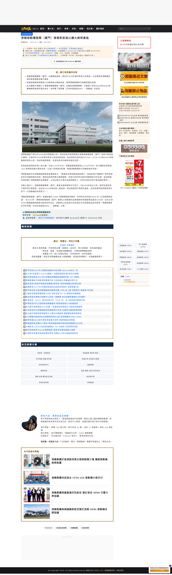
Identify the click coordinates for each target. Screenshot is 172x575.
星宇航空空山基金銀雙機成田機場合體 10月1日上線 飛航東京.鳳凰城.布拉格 (59, 290)
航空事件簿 (91, 376)
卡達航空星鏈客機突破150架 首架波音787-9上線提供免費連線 (53, 294)
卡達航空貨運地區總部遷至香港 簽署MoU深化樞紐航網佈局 (52, 333)
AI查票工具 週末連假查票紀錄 (130, 106)
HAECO (49, 528)
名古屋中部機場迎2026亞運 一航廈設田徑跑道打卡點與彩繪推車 (54, 307)
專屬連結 (53, 51)
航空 (42, 29)
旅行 (59, 29)
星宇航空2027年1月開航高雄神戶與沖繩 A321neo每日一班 (52, 270)
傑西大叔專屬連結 (46, 218)
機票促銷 (44, 370)
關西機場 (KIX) (142, 251)
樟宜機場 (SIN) (125, 269)
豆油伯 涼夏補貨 (67, 245)
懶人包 (51, 29)
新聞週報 (90, 382)
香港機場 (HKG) (143, 263)
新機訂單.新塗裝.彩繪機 (90, 359)
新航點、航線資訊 (43, 353)
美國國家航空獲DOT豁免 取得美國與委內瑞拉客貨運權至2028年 (54, 323)
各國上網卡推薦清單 (126, 141)
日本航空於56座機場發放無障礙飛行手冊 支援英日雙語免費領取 (54, 310)
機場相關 (90, 365)
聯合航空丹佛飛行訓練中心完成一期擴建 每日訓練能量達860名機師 (55, 297)
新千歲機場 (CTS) (143, 245)
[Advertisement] (86, 12)
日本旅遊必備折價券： (127, 128)
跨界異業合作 (44, 365)
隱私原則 (120, 570)
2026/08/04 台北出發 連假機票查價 (134, 122)
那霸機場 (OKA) (126, 257)
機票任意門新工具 (133, 104)
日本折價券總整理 (32, 53)
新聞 (81, 29)
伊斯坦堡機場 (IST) (125, 263)
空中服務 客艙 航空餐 (44, 359)
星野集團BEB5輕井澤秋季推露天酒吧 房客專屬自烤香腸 (50, 320)
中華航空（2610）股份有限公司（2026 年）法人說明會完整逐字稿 (55, 300)
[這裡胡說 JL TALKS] (30, 29)
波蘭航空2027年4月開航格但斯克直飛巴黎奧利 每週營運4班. (52, 287)
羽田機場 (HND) (125, 251)
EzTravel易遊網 (40, 215)
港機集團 (74, 528)
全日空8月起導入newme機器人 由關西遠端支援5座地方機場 (52, 274)
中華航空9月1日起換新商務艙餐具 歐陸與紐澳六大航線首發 (52, 303)
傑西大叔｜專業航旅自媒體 (55, 416)
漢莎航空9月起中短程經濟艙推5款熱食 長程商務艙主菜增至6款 (53, 284)
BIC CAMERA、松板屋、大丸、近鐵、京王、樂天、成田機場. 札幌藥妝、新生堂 (134, 133)
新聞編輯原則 (110, 570)
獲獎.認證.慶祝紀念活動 (43, 376)
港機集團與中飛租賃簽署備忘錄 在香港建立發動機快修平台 (52, 280)
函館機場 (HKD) (143, 257)
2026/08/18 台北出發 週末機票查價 (134, 115)
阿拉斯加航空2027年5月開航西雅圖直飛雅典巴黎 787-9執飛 (52, 277)
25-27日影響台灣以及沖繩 (132, 44)
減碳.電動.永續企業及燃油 (90, 370)
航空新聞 (86, 528)
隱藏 (127, 276)
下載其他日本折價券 (126, 156)
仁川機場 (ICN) (143, 269)
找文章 (90, 29)
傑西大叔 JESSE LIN (94, 570)
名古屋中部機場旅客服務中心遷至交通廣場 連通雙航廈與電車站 (54, 313)
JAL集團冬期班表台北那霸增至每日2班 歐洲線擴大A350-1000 (53, 317)
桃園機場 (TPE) (125, 245)
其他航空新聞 (27, 34)
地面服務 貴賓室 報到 (90, 353)
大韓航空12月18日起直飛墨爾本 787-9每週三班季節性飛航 (52, 327)
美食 (66, 29)
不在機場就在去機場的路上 (48, 55)
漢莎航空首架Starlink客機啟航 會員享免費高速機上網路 (50, 330)
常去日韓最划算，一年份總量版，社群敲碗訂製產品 (63, 48)
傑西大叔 (25, 42)
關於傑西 (100, 29)
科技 (74, 29)
